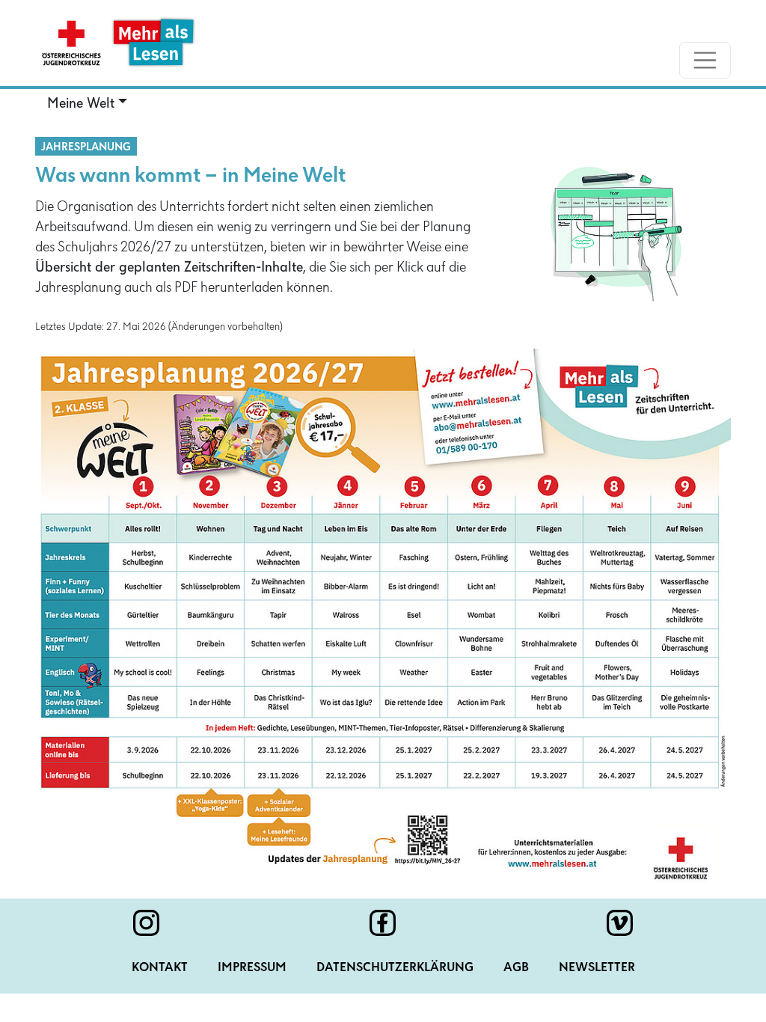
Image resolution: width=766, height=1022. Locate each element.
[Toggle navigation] (705, 60)
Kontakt (160, 968)
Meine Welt (80, 104)
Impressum (252, 968)
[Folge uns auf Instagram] (146, 923)
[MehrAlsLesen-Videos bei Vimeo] (620, 923)
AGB (516, 968)
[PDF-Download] (383, 616)
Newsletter (597, 968)
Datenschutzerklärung (395, 968)
